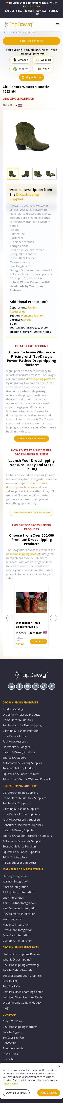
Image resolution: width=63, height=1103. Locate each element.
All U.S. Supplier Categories (20, 862)
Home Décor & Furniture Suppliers (24, 798)
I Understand (48, 1092)
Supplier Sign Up (13, 1037)
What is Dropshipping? (17, 959)
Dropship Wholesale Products (21, 714)
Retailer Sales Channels (17, 970)
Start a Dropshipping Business (22, 954)
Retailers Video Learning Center (23, 992)
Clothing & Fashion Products (20, 731)
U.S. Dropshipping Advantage (21, 965)
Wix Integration (12, 919)
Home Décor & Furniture (18, 720)
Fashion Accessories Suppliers (21, 819)
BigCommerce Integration (19, 914)
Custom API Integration (17, 941)
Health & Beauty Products (19, 752)
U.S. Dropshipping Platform (20, 1027)
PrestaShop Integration (18, 930)
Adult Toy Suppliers (15, 857)
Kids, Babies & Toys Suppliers (21, 814)
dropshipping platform (40, 379)
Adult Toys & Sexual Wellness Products (27, 779)
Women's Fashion (32, 315)
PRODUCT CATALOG (31, 41)
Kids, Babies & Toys (15, 736)
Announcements (13, 1048)
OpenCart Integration (16, 935)
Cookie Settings (16, 1092)
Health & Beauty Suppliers (19, 830)
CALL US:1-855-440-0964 (19, 10)
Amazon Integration (15, 887)
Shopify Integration (15, 876)
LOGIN (54, 10)
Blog (6, 1008)
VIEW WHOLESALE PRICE (18, 98)
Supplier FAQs (11, 986)
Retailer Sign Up (13, 1032)
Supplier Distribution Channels (22, 976)
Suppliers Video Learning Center (23, 997)
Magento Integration (16, 924)
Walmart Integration (16, 881)
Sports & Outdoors (14, 758)
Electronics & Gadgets (16, 747)
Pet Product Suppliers (16, 803)
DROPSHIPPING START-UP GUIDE (31, 512)
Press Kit (8, 1059)
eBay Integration (13, 897)
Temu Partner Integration (19, 903)
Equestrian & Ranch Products (21, 774)
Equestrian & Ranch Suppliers (21, 852)
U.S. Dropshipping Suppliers (20, 792)
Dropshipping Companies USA (22, 1002)
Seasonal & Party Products (19, 768)
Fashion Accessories (15, 741)
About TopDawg (13, 1021)
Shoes (27, 319)
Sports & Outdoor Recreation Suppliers (27, 836)
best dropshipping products (23, 554)
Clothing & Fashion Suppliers (21, 809)
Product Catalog (13, 709)
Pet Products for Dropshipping (22, 725)
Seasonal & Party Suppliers (20, 846)
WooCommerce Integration (20, 908)
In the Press (10, 1054)
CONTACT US (42, 12)
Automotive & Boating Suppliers (23, 841)
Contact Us (9, 1043)
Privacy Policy (10, 1083)
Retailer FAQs (11, 981)
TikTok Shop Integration (18, 892)
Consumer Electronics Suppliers (23, 825)
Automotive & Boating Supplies (22, 763)
